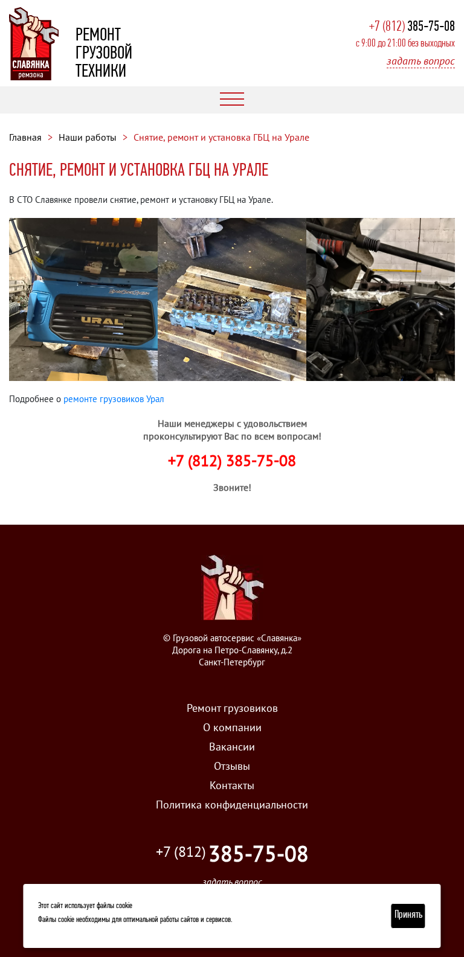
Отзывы (232, 766)
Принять (408, 915)
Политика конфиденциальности (232, 804)
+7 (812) (412, 27)
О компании (232, 727)
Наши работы (88, 137)
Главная (25, 137)
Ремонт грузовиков (232, 708)
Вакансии (232, 747)
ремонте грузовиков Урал (113, 399)
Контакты (232, 785)
